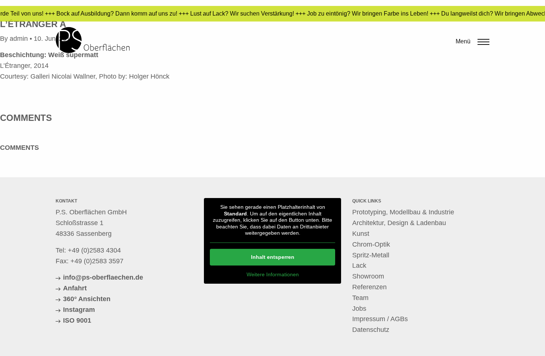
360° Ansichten (86, 299)
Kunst (360, 233)
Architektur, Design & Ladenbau (399, 223)
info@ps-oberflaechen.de (103, 277)
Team (360, 297)
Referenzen (369, 287)
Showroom (368, 276)
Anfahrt (75, 288)
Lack (359, 265)
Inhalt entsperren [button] (272, 257)
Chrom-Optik (371, 244)
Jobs (359, 308)
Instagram (79, 309)
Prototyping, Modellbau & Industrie (403, 212)
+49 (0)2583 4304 (94, 250)
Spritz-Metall (370, 255)
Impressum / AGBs (380, 319)
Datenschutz (370, 329)
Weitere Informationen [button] (273, 274)
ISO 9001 (77, 320)
